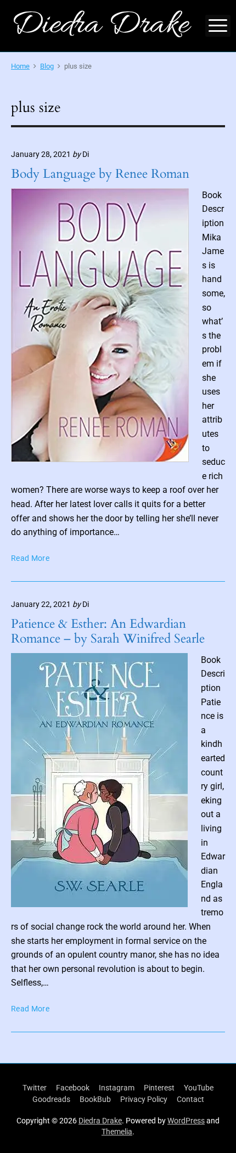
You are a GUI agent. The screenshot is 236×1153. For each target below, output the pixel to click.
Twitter (35, 1087)
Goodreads (51, 1099)
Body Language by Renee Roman (100, 173)
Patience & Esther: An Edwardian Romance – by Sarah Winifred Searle (108, 631)
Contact (190, 1099)
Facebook (72, 1087)
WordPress (186, 1120)
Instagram (116, 1087)
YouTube (198, 1087)
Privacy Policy (143, 1099)
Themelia (117, 1131)
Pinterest (159, 1087)
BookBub (95, 1099)
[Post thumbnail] (100, 325)
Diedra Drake (100, 1120)
